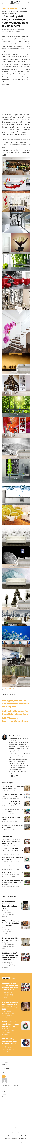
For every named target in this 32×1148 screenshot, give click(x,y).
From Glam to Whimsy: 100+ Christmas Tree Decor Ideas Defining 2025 (12, 850)
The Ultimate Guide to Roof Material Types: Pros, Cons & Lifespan (12, 795)
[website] (10, 776)
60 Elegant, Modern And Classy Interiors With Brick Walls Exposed (15, 704)
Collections (12, 9)
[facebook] (12, 776)
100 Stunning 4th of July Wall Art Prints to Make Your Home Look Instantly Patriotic (11, 841)
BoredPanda (10, 689)
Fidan (5, 910)
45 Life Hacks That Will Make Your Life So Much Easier (12, 826)
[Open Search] (29, 2)
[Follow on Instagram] (14, 776)
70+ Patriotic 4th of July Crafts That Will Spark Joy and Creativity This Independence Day (12, 882)
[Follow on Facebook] (12, 1127)
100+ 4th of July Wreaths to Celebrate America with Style (10, 866)
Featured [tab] (6, 978)
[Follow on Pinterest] (17, 776)
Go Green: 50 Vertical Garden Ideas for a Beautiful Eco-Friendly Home (13, 873)
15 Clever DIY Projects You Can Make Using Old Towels (12, 810)
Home (4, 9)
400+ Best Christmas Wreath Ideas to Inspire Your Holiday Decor (12, 858)
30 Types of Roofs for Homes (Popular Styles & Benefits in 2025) (13, 787)
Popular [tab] (14, 978)
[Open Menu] (3, 2)
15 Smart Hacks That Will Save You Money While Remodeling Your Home (12, 802)
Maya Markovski (8, 29)
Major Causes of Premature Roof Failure (11, 818)
